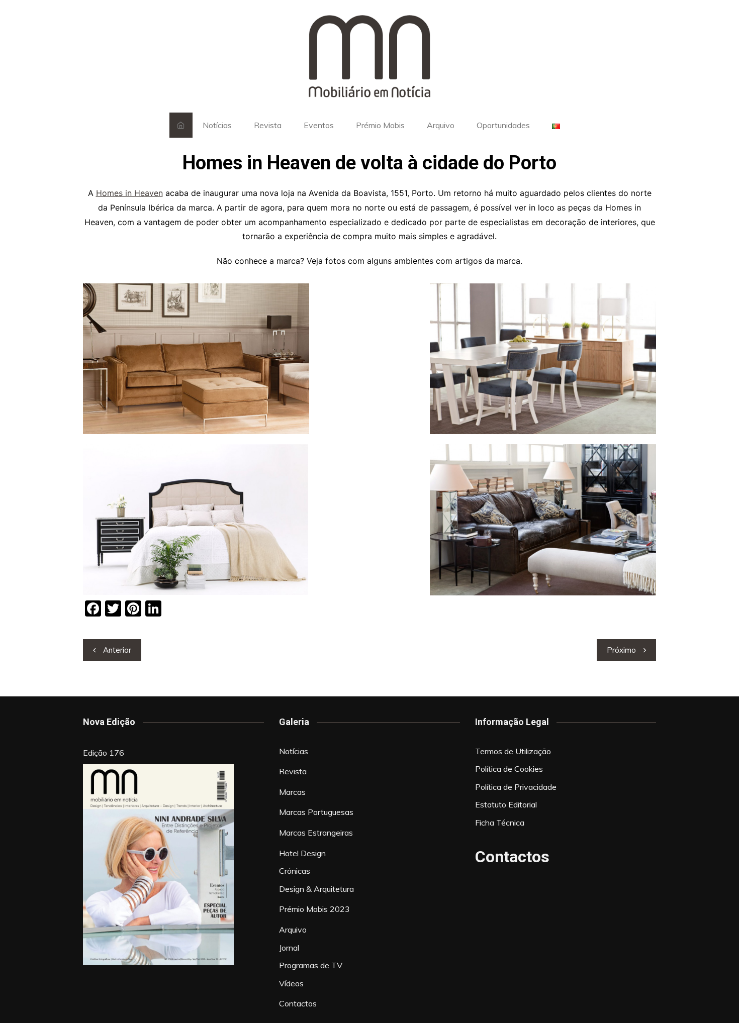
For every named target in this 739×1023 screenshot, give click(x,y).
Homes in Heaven (129, 193)
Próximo (621, 650)
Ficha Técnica (499, 822)
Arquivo (440, 125)
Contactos (298, 1003)
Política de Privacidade (516, 787)
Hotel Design (302, 853)
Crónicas (294, 871)
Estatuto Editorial (506, 804)
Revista (268, 125)
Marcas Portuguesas (316, 812)
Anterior (117, 650)
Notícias (217, 125)
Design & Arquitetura (316, 889)
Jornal (289, 948)
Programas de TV (310, 965)
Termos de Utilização (513, 751)
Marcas (292, 792)
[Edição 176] (158, 864)
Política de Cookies (509, 769)
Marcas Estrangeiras (316, 833)
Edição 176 (103, 753)
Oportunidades (503, 125)
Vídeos (291, 983)
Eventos (319, 125)
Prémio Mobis (380, 125)
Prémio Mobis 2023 (314, 909)
